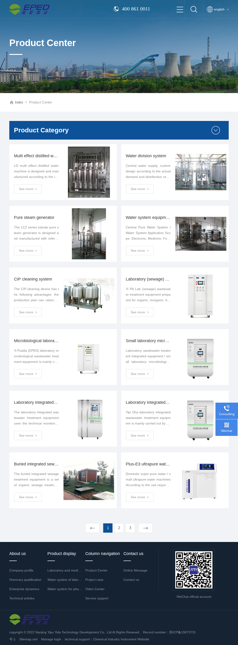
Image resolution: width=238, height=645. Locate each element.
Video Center (95, 589)
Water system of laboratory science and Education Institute (65, 580)
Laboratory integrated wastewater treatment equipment (148, 402)
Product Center (96, 570)
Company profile (21, 570)
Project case (94, 580)
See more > (28, 189)
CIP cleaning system (33, 279)
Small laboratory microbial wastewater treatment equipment (148, 340)
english (221, 9)
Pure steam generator (34, 217)
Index (19, 102)
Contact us (131, 580)
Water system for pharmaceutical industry (65, 589)
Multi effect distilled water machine (36, 156)
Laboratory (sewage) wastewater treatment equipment (148, 279)
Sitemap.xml (28, 639)
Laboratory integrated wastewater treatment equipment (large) (36, 402)
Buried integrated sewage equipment (36, 464)
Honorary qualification (25, 580)
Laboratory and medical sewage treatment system (65, 570)
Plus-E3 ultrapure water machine (148, 464)
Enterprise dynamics (24, 589)
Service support (96, 598)
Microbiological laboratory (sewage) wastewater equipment (36, 340)
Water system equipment (148, 217)
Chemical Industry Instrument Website (121, 639)
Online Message (135, 570)
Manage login (51, 639)
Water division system (146, 156)
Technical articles (21, 598)
